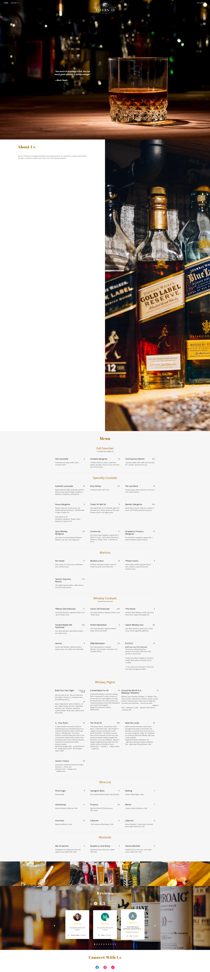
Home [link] (6, 3)
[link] (105, 2)
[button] (14, 3)
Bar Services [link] (201, 3)
